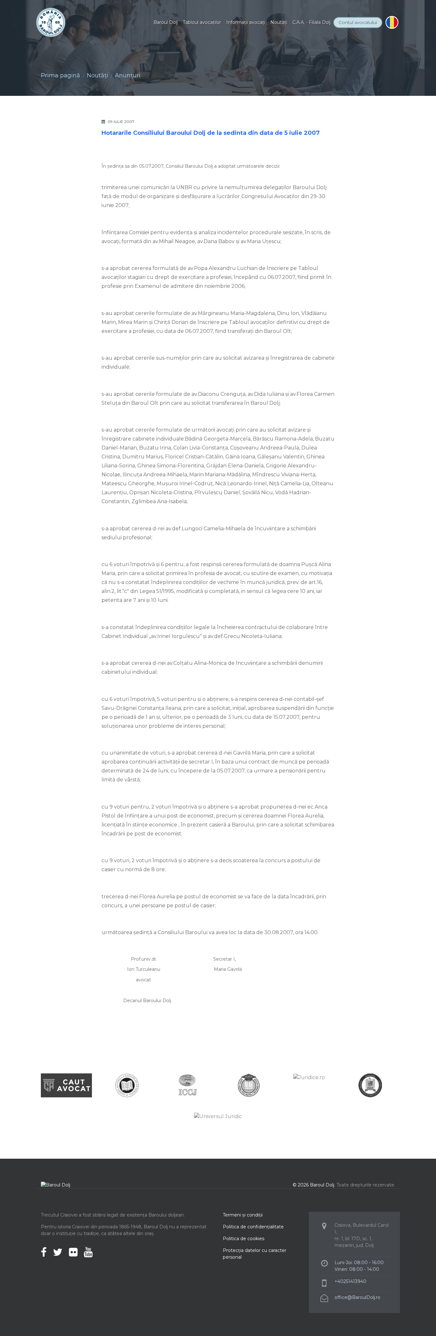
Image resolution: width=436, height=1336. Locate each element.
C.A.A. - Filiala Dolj (311, 22)
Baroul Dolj (166, 22)
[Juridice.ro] (309, 1077)
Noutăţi (278, 22)
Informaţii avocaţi (245, 22)
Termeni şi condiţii (243, 1215)
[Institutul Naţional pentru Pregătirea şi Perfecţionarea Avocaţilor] (248, 1085)
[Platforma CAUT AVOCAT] (66, 1085)
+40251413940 (350, 1281)
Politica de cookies (243, 1238)
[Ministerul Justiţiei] (369, 1085)
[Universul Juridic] (218, 1116)
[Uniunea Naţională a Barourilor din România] (127, 1085)
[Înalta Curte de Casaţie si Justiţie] (187, 1085)
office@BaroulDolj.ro (357, 1297)
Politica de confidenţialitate (253, 1227)
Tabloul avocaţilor (202, 22)
